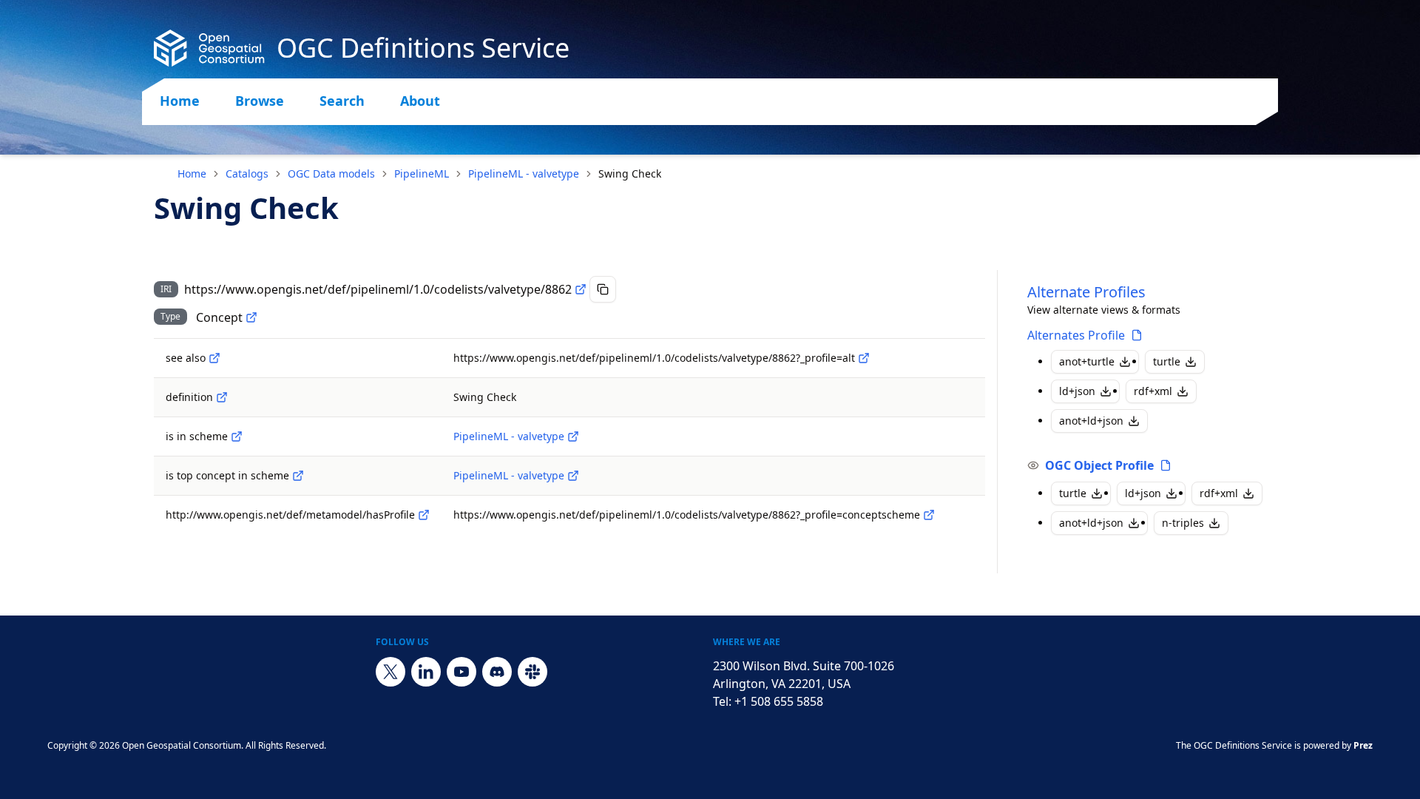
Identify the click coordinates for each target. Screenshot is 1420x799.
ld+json (1077, 391)
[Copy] (602, 289)
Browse (259, 100)
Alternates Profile (1076, 335)
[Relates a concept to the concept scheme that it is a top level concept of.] (298, 476)
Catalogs (247, 173)
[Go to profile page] (1137, 335)
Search (342, 100)
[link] (629, 173)
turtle (1166, 361)
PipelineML (421, 173)
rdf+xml (1153, 391)
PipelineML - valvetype (523, 173)
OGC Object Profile (1099, 465)
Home (180, 100)
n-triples (1183, 523)
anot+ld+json (1091, 421)
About (420, 100)
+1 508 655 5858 (778, 701)
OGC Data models (331, 173)
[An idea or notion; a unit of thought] (251, 317)
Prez (1363, 745)
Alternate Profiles (1086, 292)
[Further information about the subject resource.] (214, 358)
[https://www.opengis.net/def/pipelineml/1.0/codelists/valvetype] (573, 436)
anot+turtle (1087, 361)
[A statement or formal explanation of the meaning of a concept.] (222, 397)
